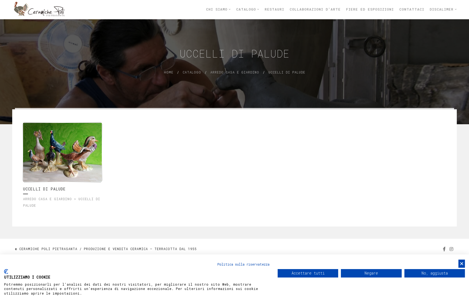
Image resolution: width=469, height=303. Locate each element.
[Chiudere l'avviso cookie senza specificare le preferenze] (461, 264)
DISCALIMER (443, 9)
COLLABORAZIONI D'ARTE (315, 9)
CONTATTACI (411, 9)
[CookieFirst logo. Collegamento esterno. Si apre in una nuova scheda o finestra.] (6, 271)
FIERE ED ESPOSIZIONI (370, 9)
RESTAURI (274, 9)
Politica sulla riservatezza (243, 264)
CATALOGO (247, 9)
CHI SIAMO (218, 9)
